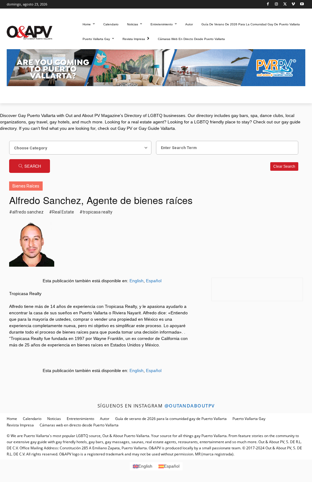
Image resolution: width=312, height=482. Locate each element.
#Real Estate (61, 212)
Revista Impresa (20, 425)
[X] (285, 4)
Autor (104, 418)
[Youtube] (301, 4)
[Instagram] (276, 4)
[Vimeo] (293, 4)
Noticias (54, 418)
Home (12, 418)
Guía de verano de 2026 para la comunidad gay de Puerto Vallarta (171, 418)
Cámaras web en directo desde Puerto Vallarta (79, 425)
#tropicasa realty (96, 212)
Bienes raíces (25, 186)
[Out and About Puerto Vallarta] (29, 32)
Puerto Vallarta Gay (248, 418)
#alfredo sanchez (26, 212)
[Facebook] (267, 4)
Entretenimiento (80, 418)
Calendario (32, 418)
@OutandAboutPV (190, 406)
